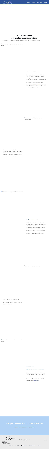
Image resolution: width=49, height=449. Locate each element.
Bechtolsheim (36, 380)
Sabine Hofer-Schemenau (36, 84)
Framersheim (16, 301)
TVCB (11, 155)
